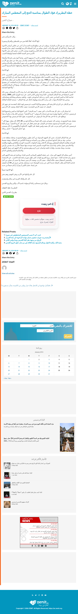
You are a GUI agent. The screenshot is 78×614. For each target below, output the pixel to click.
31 (49, 374)
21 (19, 370)
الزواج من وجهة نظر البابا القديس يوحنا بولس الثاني (23, 240)
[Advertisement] (39, 304)
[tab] (29, 520)
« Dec (5, 378)
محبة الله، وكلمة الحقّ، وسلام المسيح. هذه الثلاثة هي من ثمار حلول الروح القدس (34, 243)
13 (9, 367)
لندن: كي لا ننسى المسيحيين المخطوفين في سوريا (23, 235)
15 (29, 367)
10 (49, 363)
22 (29, 370)
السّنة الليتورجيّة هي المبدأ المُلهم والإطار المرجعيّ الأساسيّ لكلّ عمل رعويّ (26, 438)
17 (49, 367)
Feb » (9, 378)
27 (9, 374)
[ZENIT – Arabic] (21, 4)
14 (19, 367)
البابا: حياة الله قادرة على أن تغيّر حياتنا (22, 473)
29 (29, 374)
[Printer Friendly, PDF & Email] (8, 196)
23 (39, 370)
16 (39, 367)
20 (9, 370)
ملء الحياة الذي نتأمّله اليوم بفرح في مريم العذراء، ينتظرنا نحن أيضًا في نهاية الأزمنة (29, 424)
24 (49, 370)
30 (39, 374)
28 (19, 374)
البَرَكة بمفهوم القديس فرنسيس (20, 502)
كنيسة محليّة (34, 25)
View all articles (8, 273)
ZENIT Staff (24, 25)
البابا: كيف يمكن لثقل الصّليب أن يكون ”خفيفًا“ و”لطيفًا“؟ (27, 492)
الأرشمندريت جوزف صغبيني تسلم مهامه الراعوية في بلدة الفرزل (28, 238)
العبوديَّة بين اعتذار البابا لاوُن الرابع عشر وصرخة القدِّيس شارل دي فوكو (31, 463)
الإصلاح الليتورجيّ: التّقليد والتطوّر (21, 482)
